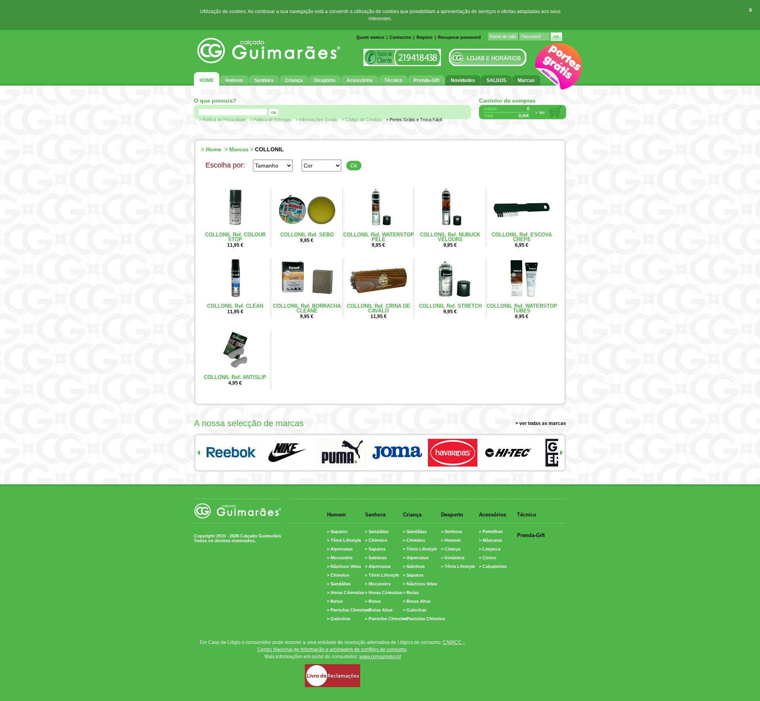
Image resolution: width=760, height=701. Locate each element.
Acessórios (492, 515)
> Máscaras (490, 540)
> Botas (335, 601)
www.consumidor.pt (380, 656)
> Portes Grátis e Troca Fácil (414, 119)
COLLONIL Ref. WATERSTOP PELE (378, 237)
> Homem (451, 540)
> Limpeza (489, 549)
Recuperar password (459, 37)
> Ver (540, 112)
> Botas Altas (379, 610)
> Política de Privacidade (222, 119)
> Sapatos (337, 531)
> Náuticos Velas (344, 566)
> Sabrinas (376, 557)
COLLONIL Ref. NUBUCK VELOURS (450, 237)
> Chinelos (338, 575)
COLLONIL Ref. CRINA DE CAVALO (378, 308)
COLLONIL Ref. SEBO (307, 235)
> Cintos (487, 557)
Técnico (526, 515)
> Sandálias (339, 583)
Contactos (400, 37)
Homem (336, 515)
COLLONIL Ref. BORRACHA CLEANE (307, 308)
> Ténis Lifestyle (344, 540)
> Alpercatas (340, 549)
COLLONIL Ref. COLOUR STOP (235, 237)
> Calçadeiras (493, 566)
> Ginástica (452, 557)
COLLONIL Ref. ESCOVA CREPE (522, 237)
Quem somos (370, 37)
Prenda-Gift (531, 535)
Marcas (239, 149)
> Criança (450, 549)
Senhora (375, 515)
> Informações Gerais (317, 119)
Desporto (452, 515)
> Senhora (451, 531)
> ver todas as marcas (540, 423)
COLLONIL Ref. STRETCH (450, 306)
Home (213, 149)
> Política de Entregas (271, 119)
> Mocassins (340, 557)
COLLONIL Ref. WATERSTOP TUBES (521, 308)
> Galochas (338, 618)
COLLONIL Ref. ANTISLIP (235, 377)
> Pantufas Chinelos (348, 610)
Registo (424, 37)
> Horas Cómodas (345, 592)
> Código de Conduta (362, 119)
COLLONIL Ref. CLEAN (235, 306)
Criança (412, 515)
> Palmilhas (491, 531)
